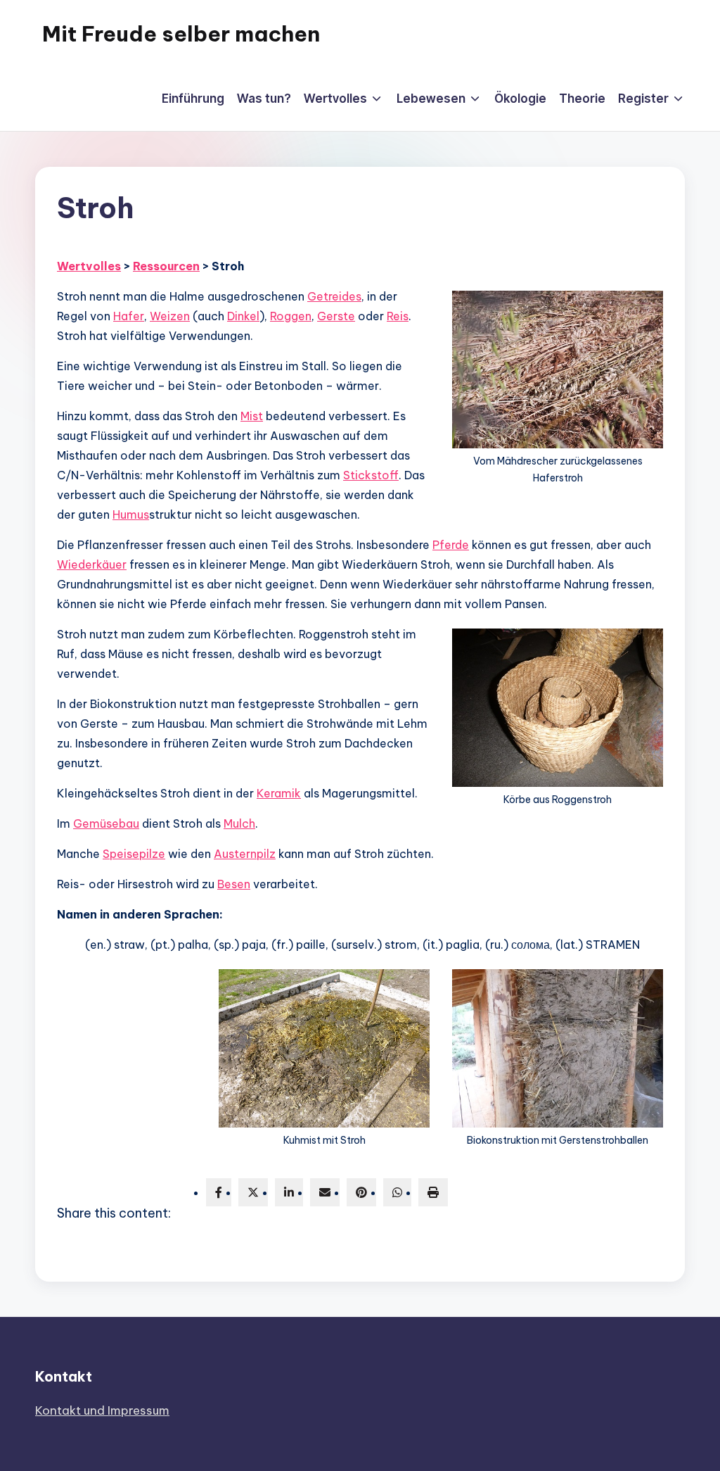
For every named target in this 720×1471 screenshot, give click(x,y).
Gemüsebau (106, 823)
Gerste (336, 316)
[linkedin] (289, 1192)
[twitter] (253, 1192)
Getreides (334, 296)
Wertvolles (89, 266)
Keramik (279, 793)
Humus (130, 514)
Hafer (128, 316)
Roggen (290, 316)
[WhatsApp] (397, 1192)
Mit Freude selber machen (181, 33)
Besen (233, 884)
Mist (251, 416)
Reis (398, 316)
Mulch (239, 823)
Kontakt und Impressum (102, 1410)
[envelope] (325, 1192)
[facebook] (218, 1192)
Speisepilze (134, 854)
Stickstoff (371, 475)
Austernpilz (245, 854)
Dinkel (243, 316)
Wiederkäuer (92, 564)
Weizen (170, 316)
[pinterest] (361, 1192)
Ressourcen (166, 266)
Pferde (450, 545)
